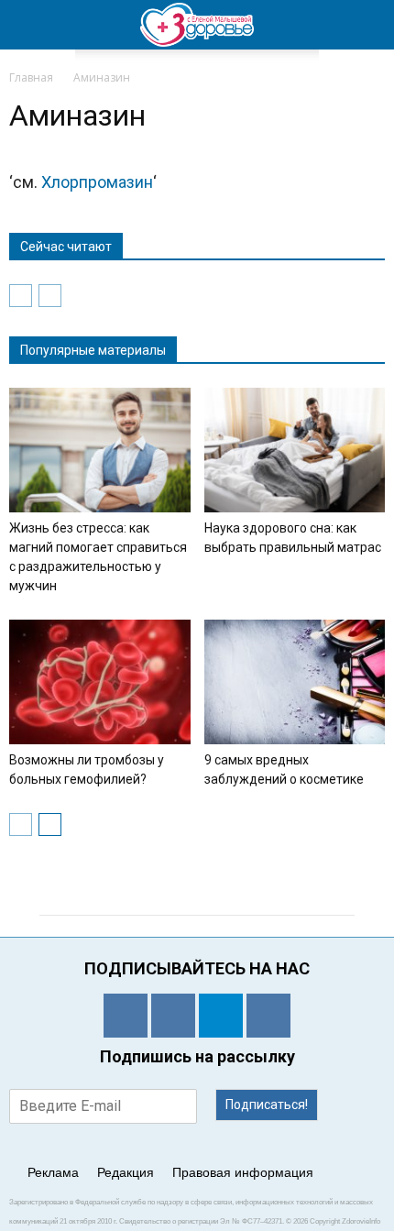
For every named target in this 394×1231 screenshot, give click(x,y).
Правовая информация (242, 1172)
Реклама (53, 1172)
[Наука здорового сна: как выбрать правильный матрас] (295, 450)
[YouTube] (268, 1016)
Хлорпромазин (97, 182)
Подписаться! (266, 1104)
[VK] (173, 1016)
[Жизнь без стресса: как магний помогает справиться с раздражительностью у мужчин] (100, 450)
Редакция (125, 1172)
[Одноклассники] (126, 1016)
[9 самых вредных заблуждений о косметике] (295, 682)
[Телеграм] (221, 1016)
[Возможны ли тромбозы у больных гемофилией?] (100, 682)
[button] (368, 24)
